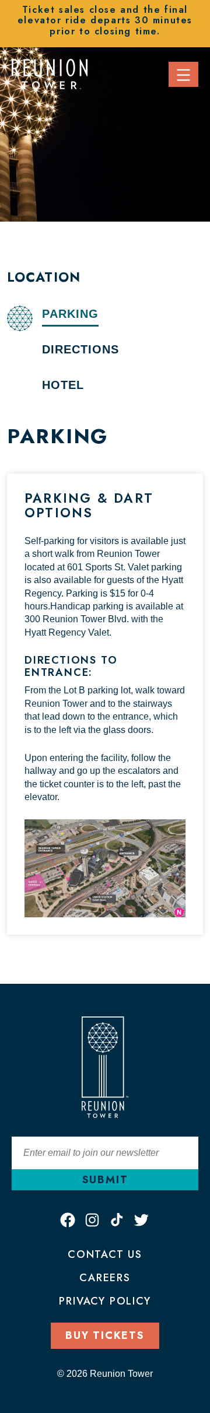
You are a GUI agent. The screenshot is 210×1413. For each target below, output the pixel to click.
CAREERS (105, 1277)
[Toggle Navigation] (183, 74)
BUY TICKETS (105, 1335)
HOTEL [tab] (63, 384)
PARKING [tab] (70, 313)
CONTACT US (105, 1254)
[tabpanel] (105, 680)
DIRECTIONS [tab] (80, 349)
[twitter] (141, 1220)
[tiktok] (116, 1220)
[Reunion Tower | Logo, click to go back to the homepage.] (50, 72)
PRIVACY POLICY (104, 1301)
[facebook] (67, 1220)
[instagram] (92, 1220)
